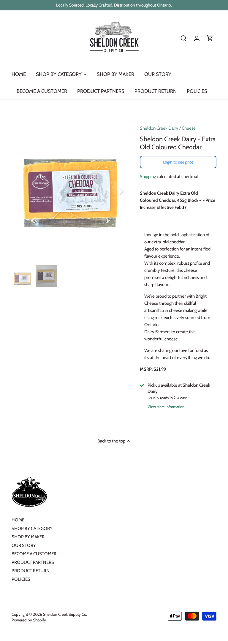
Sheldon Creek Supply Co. (65, 614)
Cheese (189, 128)
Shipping (148, 176)
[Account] (196, 38)
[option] (70, 191)
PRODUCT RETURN (31, 570)
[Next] (114, 191)
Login (167, 162)
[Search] (183, 38)
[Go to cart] (209, 38)
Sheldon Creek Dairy (159, 128)
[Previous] (26, 191)
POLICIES (21, 579)
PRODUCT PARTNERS (33, 562)
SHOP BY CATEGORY (32, 528)
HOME (18, 520)
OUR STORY (24, 545)
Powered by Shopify (29, 620)
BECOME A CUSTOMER (34, 553)
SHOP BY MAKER (28, 537)
